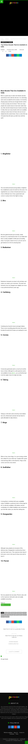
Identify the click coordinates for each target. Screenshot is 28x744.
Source (13, 184)
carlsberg (19, 612)
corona (24, 612)
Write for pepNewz (8, 732)
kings (21, 614)
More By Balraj (13, 641)
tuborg (7, 616)
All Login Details (4, 659)
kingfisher (16, 614)
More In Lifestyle (13, 643)
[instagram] (18, 727)
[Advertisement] (14, 20)
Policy (17, 734)
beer (6, 612)
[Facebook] (9, 727)
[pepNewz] (14, 2)
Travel (10, 42)
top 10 (2, 616)
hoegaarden (10, 614)
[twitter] (10, 55)
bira (9, 612)
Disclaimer (12, 734)
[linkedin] (15, 55)
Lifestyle (7, 38)
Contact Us (21, 732)
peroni (24, 614)
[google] (12, 55)
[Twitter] (12, 727)
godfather (3, 614)
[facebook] (7, 55)
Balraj (3, 49)
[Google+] (15, 727)
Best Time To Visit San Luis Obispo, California (14, 635)
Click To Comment (14, 651)
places (13, 373)
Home (2, 38)
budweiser (13, 612)
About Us (16, 732)
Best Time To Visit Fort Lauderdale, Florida (14, 628)
